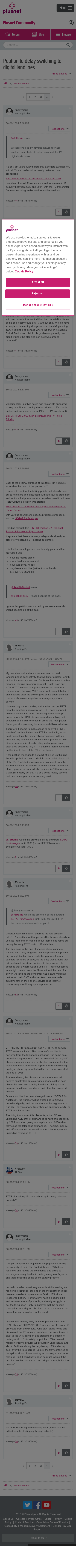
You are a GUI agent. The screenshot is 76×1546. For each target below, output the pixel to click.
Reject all (37, 293)
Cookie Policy (24, 271)
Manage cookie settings (38, 305)
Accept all (38, 282)
